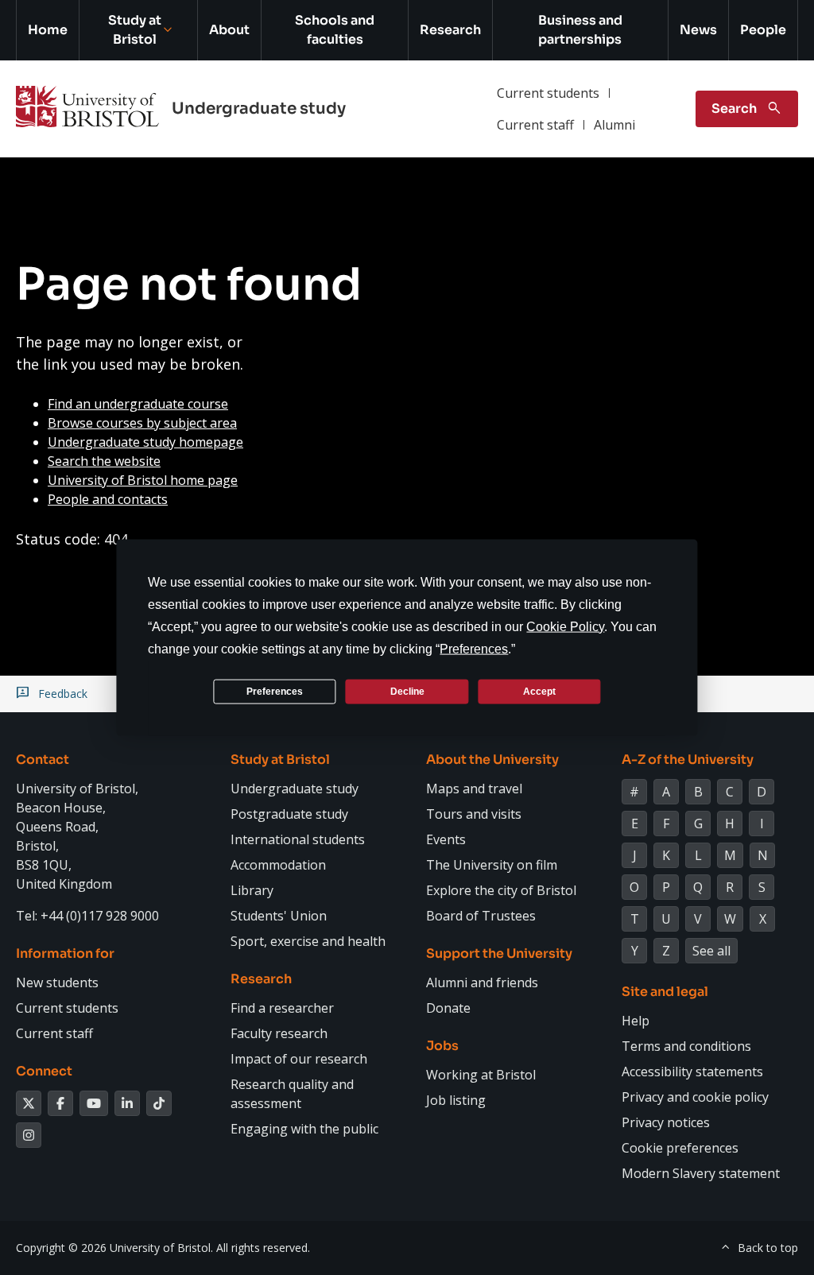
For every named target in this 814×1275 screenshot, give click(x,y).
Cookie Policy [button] (565, 627)
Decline (407, 690)
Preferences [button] (474, 649)
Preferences (274, 690)
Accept (539, 690)
